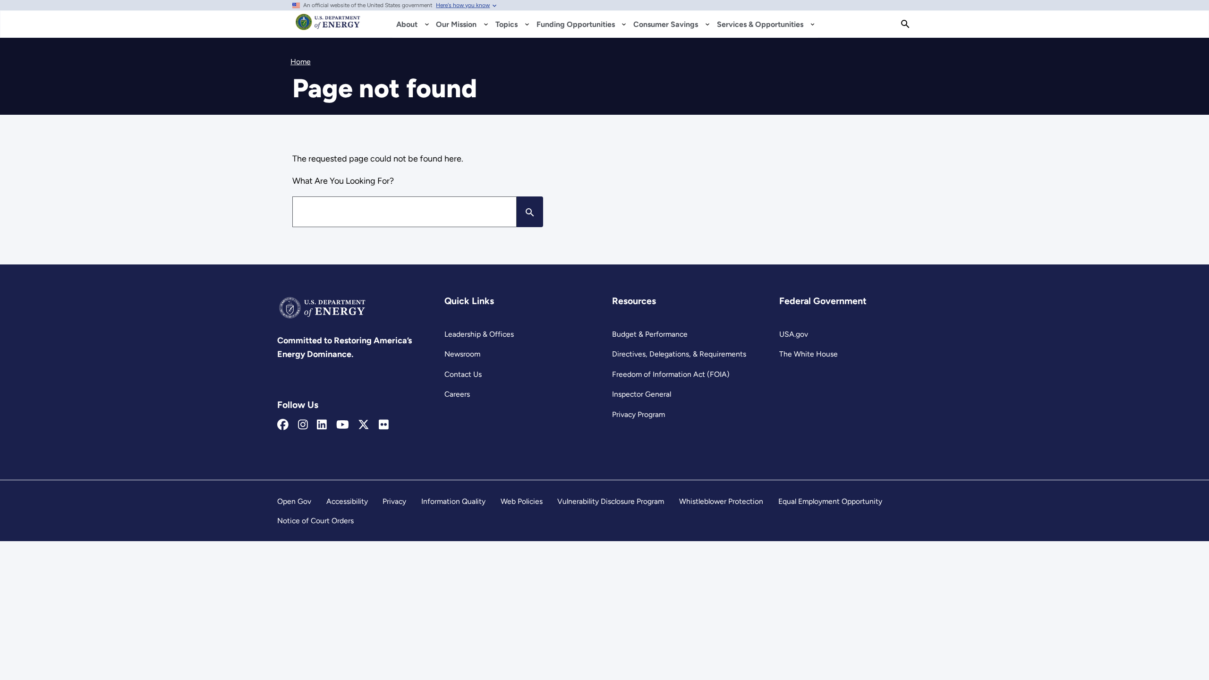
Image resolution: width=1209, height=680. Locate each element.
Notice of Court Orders (315, 520)
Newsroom (462, 353)
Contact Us (463, 374)
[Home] (328, 26)
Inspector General (641, 394)
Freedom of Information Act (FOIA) (671, 374)
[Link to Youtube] (342, 425)
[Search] (905, 24)
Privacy (394, 501)
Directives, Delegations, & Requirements (679, 353)
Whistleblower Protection (721, 501)
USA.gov (793, 334)
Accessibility (347, 501)
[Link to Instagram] (303, 425)
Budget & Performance (650, 334)
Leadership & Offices (479, 334)
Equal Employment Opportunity (830, 501)
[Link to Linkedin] (322, 425)
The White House (808, 353)
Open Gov (294, 501)
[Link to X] (363, 425)
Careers (457, 394)
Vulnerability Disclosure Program (610, 501)
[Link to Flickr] (384, 425)
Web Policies (522, 501)
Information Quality (453, 501)
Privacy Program (638, 414)
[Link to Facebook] (283, 425)
